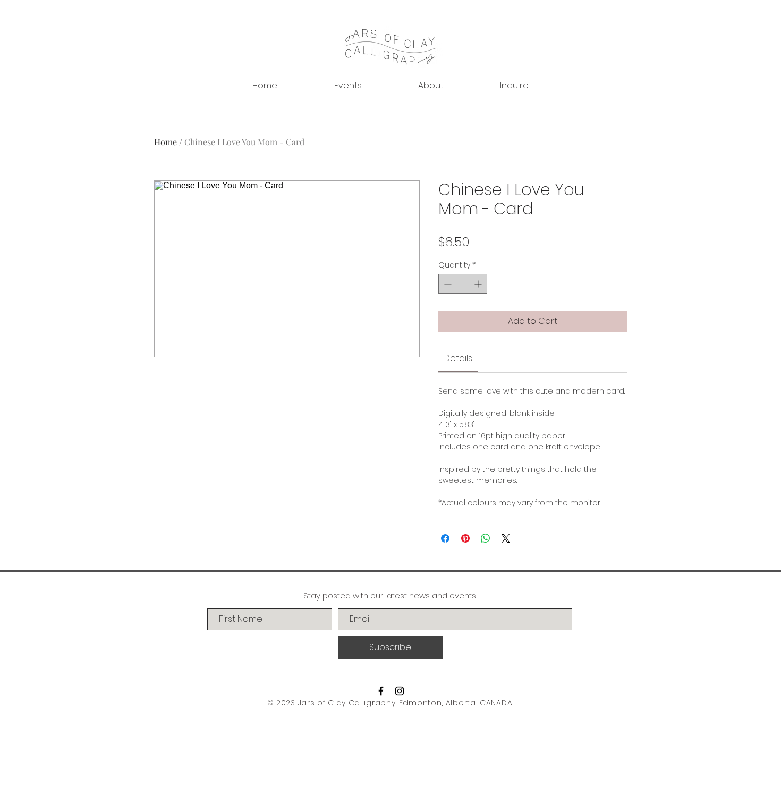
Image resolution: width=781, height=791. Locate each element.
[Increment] (479, 283)
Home (165, 141)
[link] (458, 358)
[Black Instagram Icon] (399, 691)
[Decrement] (446, 283)
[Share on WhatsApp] (485, 538)
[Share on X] (505, 538)
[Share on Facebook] (445, 538)
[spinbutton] (462, 283)
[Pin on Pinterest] (465, 538)
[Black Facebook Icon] (381, 691)
